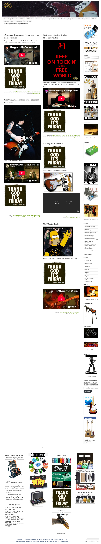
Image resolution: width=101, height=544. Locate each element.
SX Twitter (86, 253)
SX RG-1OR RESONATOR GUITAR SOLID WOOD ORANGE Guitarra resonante (14, 513)
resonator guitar (88, 248)
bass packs (87, 230)
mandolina (87, 242)
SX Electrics (94, 18)
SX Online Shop (27, 21)
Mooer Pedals (53, 18)
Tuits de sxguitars (88, 254)
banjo (86, 229)
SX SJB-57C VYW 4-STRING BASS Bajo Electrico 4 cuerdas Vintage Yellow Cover (14, 521)
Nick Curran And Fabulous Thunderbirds (31, 216)
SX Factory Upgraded (8, 21)
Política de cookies (64, 541)
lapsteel (69, 137)
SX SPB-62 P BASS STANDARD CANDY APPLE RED (13, 508)
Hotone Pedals (38, 18)
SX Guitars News (18, 21)
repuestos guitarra (89, 247)
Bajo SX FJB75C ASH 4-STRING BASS (11, 525)
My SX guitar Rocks (51, 224)
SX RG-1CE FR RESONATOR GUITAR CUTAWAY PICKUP (12, 516)
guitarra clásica (88, 236)
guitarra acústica (88, 235)
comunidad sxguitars (89, 232)
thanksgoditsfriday (36, 93)
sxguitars (52, 15)
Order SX (60, 18)
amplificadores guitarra (90, 226)
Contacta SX (6, 18)
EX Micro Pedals (30, 18)
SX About (74, 18)
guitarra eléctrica (88, 238)
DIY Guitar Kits (15, 18)
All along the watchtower (53, 143)
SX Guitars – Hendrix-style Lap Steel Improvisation (55, 36)
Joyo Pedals (46, 18)
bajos (86, 227)
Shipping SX (66, 18)
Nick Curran (18, 216)
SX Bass (87, 18)
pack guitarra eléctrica (89, 244)
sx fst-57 (69, 217)
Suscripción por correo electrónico (90, 380)
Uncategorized (88, 250)
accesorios (87, 224)
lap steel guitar (88, 241)
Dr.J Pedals (22, 18)
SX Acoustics (81, 18)
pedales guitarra (88, 245)
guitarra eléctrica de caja (90, 239)
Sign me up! (88, 391)
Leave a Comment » (35, 91)
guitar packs (87, 233)
